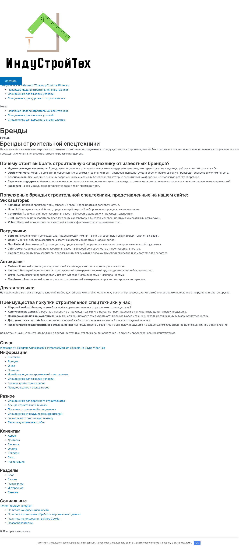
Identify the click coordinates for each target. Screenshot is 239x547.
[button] (119, 106)
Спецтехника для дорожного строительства (36, 98)
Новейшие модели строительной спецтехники (38, 89)
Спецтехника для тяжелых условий (31, 94)
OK (197, 542)
